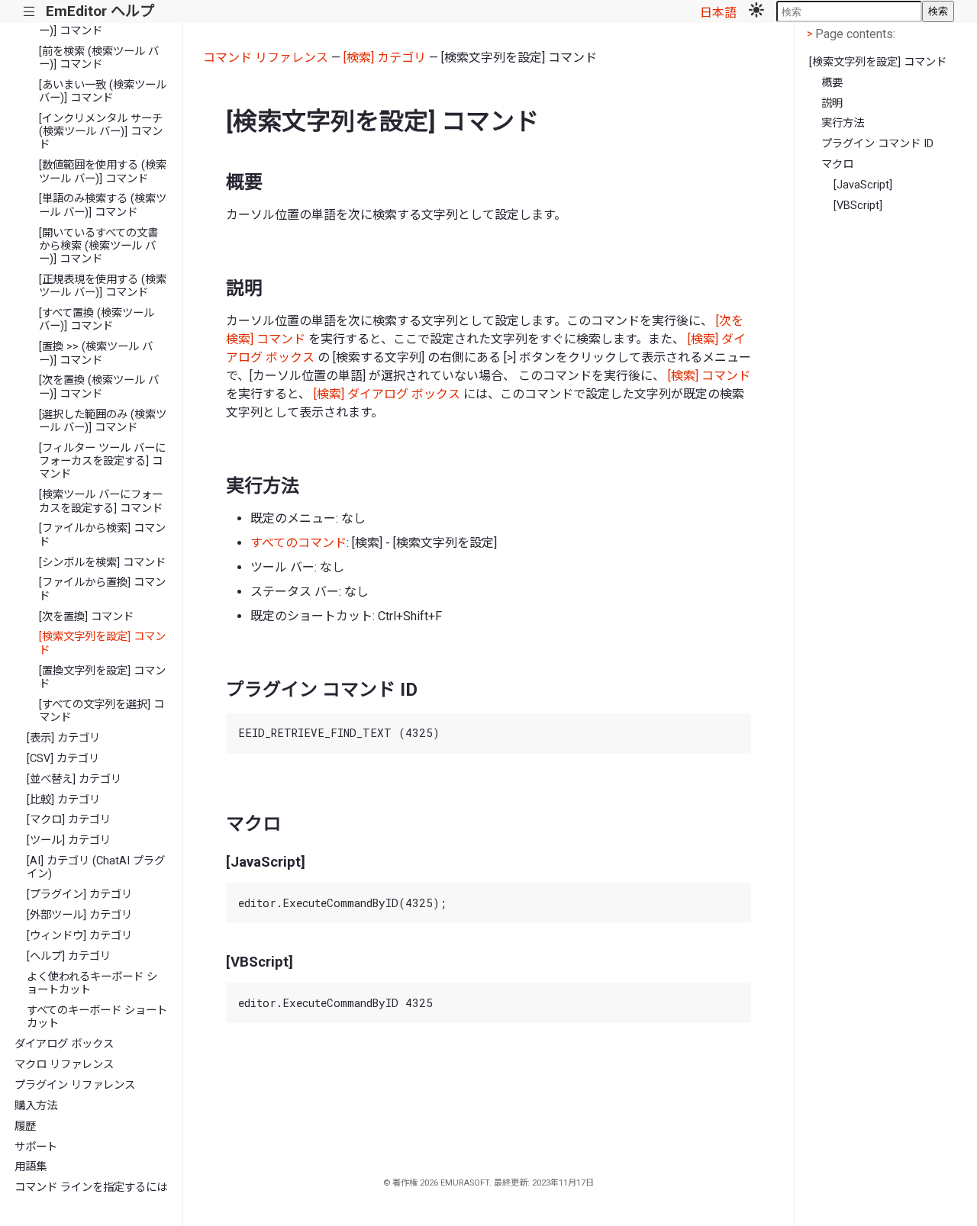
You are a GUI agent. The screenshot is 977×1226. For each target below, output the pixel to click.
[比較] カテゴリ (63, 799)
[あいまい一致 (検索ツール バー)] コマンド (102, 92)
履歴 (25, 1126)
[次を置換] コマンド (86, 616)
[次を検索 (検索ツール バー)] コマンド (99, 24)
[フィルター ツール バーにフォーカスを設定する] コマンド (102, 461)
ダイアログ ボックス (64, 1044)
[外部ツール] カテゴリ (79, 915)
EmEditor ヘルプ (100, 11)
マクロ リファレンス (64, 1064)
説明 (832, 103)
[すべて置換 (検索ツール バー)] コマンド (96, 320)
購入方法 (36, 1105)
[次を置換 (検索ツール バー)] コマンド (99, 387)
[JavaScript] (863, 185)
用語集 (31, 1166)
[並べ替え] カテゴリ (74, 779)
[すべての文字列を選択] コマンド (101, 711)
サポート (36, 1147)
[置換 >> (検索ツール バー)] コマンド (96, 353)
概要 (832, 82)
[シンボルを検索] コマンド (102, 562)
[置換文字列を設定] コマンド (102, 677)
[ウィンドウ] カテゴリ (79, 935)
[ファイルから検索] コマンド (102, 535)
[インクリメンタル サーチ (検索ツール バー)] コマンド (101, 132)
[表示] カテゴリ (63, 738)
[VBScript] (858, 205)
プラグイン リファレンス (75, 1085)
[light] (756, 11)
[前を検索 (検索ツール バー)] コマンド (99, 58)
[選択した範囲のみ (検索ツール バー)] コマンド (102, 421)
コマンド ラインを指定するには (91, 1187)
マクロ (837, 164)
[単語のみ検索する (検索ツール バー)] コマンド (102, 205)
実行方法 (842, 123)
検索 (938, 11)
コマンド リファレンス (265, 57)
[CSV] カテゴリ (63, 758)
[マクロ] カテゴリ (69, 819)
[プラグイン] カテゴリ (79, 894)
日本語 (718, 12)
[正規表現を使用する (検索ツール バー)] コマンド (102, 286)
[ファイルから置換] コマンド (102, 589)
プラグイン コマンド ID (877, 143)
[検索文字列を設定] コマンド (102, 643)
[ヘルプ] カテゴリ (69, 956)
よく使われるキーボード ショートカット (92, 983)
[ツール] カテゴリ (69, 840)
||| (29, 11)
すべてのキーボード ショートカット (97, 1017)
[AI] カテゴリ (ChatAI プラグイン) (96, 867)
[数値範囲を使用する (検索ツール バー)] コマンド (102, 172)
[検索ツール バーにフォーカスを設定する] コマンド (101, 501)
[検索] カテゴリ (384, 57)
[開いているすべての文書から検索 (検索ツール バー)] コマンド (98, 246)
